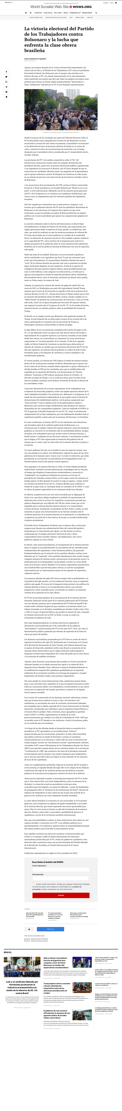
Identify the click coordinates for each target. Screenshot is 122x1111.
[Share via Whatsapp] (6, 81)
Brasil (26, 940)
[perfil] (116, 3)
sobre (111, 3)
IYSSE (70, 17)
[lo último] (30, 13)
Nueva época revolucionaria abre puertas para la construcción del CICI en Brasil (79, 914)
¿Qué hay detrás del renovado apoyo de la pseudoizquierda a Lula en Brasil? (35, 914)
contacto (105, 3)
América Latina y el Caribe (39, 940)
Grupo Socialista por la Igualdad (35, 59)
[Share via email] (6, 91)
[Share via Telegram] (6, 86)
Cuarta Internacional (36, 17)
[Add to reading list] (6, 96)
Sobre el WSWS (79, 17)
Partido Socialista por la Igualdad (56, 17)
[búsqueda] (96, 13)
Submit (61, 895)
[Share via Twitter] (6, 76)
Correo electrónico (39, 866)
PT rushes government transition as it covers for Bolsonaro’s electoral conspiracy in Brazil (55, 915)
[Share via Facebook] (6, 71)
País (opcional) (37, 874)
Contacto (90, 17)
